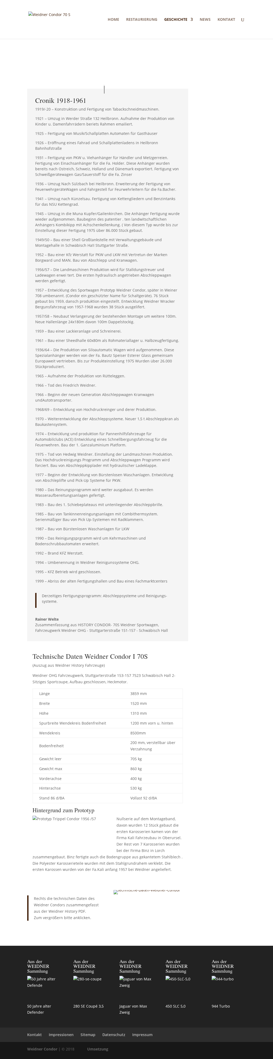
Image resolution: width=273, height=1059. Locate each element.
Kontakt (226, 20)
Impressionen (61, 1034)
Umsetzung (97, 1049)
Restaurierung (141, 20)
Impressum (142, 1034)
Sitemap (88, 1034)
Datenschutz (113, 1034)
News (205, 20)
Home (113, 20)
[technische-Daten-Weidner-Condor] (147, 889)
